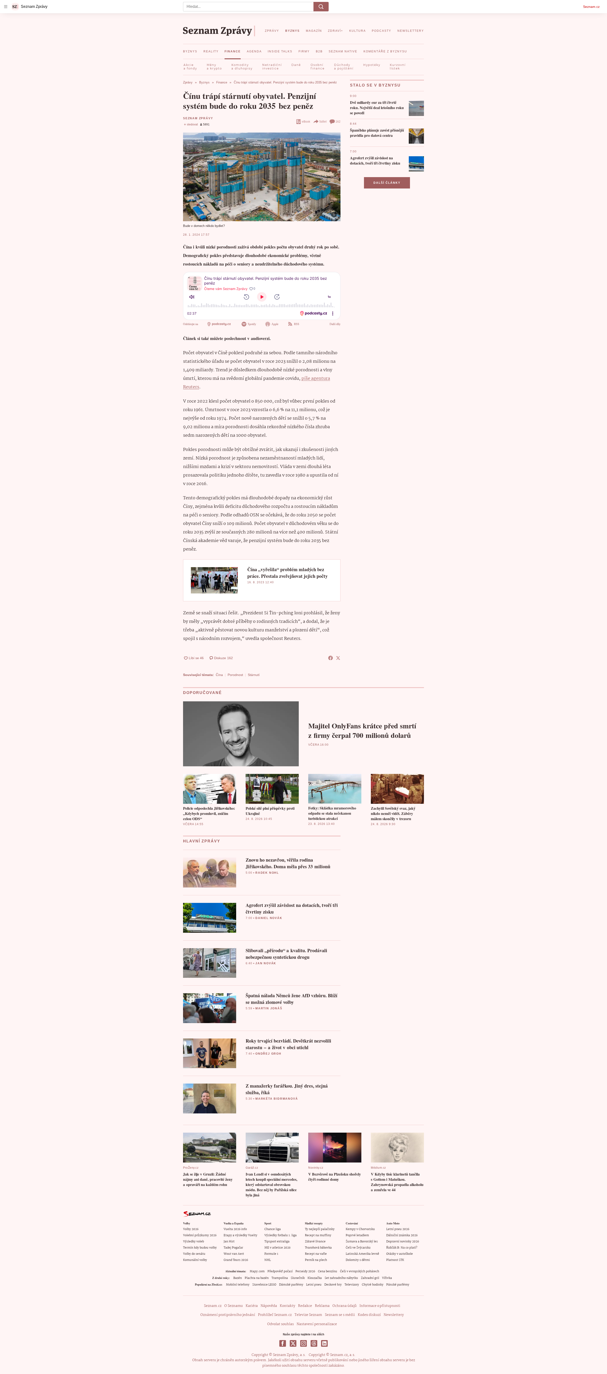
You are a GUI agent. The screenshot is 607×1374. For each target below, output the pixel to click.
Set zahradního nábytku (341, 1278)
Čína (219, 675)
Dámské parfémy (291, 1284)
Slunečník (298, 1278)
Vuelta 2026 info (235, 1229)
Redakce (305, 1306)
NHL (267, 1260)
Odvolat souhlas (280, 1324)
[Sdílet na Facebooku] (330, 658)
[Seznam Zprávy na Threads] (314, 1343)
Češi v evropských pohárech (359, 1271)
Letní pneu (314, 1284)
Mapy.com (257, 1271)
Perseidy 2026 (305, 1271)
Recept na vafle (316, 1253)
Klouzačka (315, 1278)
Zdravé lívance (315, 1241)
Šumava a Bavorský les (362, 1241)
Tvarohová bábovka (318, 1247)
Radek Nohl (267, 872)
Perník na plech (316, 1260)
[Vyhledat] (321, 6)
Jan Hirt (229, 1241)
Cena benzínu (327, 1271)
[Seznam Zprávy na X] (293, 1343)
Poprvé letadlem (357, 1235)
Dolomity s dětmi (358, 1260)
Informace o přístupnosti (379, 1306)
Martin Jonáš (268, 1008)
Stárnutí (254, 675)
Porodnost (235, 675)
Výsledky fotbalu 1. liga (280, 1235)
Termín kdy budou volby (200, 1247)
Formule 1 (271, 1253)
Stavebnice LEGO (264, 1284)
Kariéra (252, 1306)
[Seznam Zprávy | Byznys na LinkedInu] (324, 1343)
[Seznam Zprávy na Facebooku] (282, 1343)
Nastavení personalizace (317, 1324)
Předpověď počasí (280, 1271)
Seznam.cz (591, 7)
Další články (386, 182)
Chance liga (272, 1229)
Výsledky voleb (193, 1241)
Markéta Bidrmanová (276, 1098)
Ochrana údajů (344, 1306)
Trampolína (279, 1278)
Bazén (237, 1278)
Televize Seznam (308, 1315)
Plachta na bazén (257, 1278)
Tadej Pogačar (233, 1247)
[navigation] (5, 6)
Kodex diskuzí (369, 1315)
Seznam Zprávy (198, 118)
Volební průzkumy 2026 (199, 1235)
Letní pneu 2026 (397, 1229)
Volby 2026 (190, 1229)
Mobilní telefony (237, 1284)
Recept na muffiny (318, 1235)
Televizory (352, 1284)
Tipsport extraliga (277, 1241)
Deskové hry (333, 1284)
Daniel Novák (268, 918)
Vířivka (387, 1278)
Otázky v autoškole (399, 1253)
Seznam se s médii (340, 1315)
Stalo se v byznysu (375, 85)
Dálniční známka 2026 (402, 1235)
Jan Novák (265, 963)
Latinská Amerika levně (362, 1253)
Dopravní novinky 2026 (402, 1241)
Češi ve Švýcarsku (358, 1247)
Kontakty (287, 1306)
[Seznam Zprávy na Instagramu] (303, 1343)
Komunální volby (195, 1260)
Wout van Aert (234, 1253)
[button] (261, 177)
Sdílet (322, 121)
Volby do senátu (194, 1253)
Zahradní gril (370, 1278)
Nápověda (269, 1306)
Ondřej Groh (268, 1053)
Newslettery (394, 1315)
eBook (306, 121)
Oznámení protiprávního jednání (227, 1315)
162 (338, 121)
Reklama (322, 1306)
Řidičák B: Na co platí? (401, 1247)
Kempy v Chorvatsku (360, 1229)
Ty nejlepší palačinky (320, 1229)
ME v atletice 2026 (277, 1247)
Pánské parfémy (397, 1284)
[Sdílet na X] (338, 658)
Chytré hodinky (372, 1284)
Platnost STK (395, 1260)
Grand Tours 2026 (236, 1260)
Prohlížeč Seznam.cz (275, 1315)
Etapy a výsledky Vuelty (240, 1235)
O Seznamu (233, 1306)
